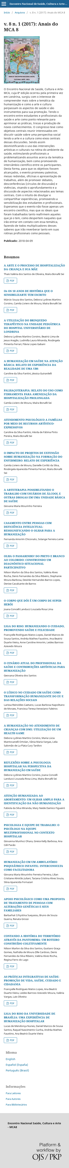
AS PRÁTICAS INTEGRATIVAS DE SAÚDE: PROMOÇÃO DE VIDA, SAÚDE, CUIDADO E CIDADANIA (32, 980)
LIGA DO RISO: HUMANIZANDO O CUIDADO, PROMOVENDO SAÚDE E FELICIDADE (34, 628)
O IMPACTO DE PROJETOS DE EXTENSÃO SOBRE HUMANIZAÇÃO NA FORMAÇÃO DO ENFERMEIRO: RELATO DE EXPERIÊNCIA (33, 456)
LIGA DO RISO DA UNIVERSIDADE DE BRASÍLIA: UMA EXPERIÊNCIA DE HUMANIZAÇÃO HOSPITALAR (29, 1017)
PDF (11, 280)
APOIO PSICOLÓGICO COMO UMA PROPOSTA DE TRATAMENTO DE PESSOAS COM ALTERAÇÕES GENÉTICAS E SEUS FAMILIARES (34, 904)
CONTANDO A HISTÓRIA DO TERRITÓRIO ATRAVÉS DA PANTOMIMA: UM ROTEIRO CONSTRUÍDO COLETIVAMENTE (32, 939)
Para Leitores (13, 1093)
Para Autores (13, 1099)
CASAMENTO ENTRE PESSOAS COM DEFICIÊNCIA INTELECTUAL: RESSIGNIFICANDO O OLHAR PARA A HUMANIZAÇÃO (29, 528)
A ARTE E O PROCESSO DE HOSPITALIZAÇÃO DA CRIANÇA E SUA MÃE (34, 267)
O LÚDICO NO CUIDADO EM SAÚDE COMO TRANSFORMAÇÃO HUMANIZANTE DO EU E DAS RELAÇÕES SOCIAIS (33, 696)
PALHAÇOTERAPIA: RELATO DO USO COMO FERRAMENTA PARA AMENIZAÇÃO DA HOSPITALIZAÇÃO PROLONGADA (33, 394)
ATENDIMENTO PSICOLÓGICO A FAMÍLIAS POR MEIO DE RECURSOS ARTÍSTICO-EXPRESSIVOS (33, 423)
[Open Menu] (4, 4)
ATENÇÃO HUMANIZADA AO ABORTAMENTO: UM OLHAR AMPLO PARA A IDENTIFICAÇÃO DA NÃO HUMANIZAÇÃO (34, 799)
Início (7, 12)
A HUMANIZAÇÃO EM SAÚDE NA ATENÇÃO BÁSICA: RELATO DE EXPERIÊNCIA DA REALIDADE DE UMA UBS (33, 364)
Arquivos (20, 12)
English (10, 1059)
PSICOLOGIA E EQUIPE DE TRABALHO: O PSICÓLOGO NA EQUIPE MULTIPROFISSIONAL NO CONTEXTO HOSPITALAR (31, 830)
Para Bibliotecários (16, 1104)
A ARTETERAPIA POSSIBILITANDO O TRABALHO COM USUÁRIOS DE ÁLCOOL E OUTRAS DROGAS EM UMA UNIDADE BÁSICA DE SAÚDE (34, 495)
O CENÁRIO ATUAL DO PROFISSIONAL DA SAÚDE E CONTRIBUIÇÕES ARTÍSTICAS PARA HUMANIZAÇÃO (34, 666)
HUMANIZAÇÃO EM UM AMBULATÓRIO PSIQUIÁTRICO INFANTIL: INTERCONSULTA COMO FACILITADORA (33, 865)
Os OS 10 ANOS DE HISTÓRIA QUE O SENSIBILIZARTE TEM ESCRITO (28, 293)
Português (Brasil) (17, 1070)
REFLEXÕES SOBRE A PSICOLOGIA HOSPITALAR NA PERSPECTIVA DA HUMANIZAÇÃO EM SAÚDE (27, 766)
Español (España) (17, 1065)
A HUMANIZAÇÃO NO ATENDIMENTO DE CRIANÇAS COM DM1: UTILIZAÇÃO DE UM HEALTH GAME (32, 729)
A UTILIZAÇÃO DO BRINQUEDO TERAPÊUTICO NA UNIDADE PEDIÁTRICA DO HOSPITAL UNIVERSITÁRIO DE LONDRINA (32, 326)
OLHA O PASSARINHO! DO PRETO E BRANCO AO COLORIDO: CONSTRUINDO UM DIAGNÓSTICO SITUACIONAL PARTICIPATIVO (34, 561)
